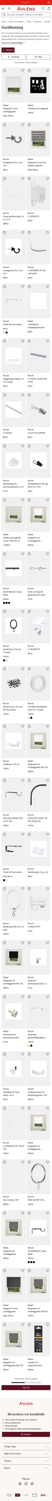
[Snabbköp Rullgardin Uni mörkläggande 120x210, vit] (29, 1108)
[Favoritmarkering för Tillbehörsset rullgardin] (47, 71)
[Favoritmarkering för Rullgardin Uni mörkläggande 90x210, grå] (47, 1271)
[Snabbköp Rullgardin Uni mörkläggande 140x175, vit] (29, 500)
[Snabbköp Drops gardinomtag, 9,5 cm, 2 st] (5, 179)
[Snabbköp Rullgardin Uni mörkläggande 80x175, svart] (5, 943)
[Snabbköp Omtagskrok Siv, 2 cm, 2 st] (5, 125)
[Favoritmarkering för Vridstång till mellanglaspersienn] (47, 287)
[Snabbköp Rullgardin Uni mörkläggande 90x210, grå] (29, 1271)
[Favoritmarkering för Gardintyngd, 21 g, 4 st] (47, 834)
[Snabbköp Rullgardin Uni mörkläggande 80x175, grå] (5, 1325)
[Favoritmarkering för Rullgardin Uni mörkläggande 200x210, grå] (23, 1213)
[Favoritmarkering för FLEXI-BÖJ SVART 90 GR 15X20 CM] (47, 780)
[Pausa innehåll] (48, 2)
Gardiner (38, 21)
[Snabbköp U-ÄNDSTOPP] (29, 889)
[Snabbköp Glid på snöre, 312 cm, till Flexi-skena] (5, 669)
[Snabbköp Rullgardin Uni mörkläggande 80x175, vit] (29, 726)
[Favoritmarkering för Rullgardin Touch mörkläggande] (23, 71)
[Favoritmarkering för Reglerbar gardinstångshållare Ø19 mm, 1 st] (47, 997)
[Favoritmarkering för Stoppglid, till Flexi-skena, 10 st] (23, 1054)
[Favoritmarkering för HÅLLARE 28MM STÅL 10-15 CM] (23, 780)
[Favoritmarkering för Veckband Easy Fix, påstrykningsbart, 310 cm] (47, 1054)
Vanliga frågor (10, 1446)
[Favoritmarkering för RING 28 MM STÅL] (47, 1162)
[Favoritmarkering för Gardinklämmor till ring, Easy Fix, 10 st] (47, 446)
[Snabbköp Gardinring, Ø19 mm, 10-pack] (5, 611)
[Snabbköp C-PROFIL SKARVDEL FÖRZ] (29, 341)
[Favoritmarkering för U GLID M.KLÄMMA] (47, 395)
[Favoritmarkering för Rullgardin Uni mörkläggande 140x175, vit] (47, 500)
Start (4, 21)
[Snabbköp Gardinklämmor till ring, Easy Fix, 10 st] (29, 446)
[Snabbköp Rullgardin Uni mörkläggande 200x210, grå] (5, 1213)
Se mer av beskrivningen (12, 42)
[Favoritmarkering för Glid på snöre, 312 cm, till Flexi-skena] (23, 669)
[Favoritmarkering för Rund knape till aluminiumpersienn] (23, 997)
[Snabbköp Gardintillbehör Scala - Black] (5, 554)
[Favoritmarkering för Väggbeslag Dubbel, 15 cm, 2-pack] (23, 341)
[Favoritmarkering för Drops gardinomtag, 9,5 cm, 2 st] (23, 179)
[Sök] (4, 14)
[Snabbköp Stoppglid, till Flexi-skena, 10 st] (5, 1054)
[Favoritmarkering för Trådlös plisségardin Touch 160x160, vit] (23, 500)
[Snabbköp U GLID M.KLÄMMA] (29, 395)
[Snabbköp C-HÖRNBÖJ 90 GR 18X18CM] (29, 233)
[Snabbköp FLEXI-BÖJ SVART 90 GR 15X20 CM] (29, 780)
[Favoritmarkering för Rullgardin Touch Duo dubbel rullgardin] (47, 125)
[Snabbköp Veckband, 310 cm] (5, 726)
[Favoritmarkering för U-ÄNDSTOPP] (47, 889)
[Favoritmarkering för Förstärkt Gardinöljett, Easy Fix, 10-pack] (47, 669)
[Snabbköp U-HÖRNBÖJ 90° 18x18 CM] (5, 1108)
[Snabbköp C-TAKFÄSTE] (29, 611)
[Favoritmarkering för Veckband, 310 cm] (23, 726)
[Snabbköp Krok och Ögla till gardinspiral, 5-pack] (29, 554)
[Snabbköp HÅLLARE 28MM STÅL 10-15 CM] (5, 780)
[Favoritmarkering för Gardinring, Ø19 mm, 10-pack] (23, 611)
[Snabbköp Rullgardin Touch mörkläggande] (5, 71)
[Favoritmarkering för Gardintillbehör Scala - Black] (23, 554)
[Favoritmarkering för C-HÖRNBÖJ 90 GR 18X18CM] (47, 233)
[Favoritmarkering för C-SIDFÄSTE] (47, 179)
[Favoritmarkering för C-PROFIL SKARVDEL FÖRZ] (47, 341)
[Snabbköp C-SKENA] (5, 395)
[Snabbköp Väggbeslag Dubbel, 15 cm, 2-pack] (5, 341)
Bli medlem (26, 1434)
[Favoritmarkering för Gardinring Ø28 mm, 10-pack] (23, 889)
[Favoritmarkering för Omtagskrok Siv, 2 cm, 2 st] (23, 125)
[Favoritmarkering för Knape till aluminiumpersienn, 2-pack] (47, 943)
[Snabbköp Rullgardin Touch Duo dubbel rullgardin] (29, 125)
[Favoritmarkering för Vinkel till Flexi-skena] (23, 287)
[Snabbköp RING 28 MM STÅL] (29, 1162)
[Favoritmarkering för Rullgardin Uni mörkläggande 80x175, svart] (23, 943)
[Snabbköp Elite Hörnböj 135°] (5, 1162)
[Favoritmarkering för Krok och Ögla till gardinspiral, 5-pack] (47, 554)
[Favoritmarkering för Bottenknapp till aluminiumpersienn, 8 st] (23, 446)
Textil (28, 21)
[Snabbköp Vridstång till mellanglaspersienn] (29, 287)
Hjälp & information (12, 1453)
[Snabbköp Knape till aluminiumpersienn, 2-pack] (29, 943)
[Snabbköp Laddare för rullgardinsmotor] (29, 1325)
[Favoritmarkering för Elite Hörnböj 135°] (23, 1162)
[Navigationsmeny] (3, 8)
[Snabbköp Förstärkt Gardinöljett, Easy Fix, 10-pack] (29, 669)
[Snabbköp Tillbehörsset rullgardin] (29, 71)
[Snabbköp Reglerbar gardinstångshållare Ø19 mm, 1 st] (29, 997)
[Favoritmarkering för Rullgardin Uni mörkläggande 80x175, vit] (47, 726)
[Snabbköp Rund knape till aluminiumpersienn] (5, 997)
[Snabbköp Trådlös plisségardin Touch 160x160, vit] (5, 500)
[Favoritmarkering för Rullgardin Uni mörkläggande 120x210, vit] (47, 1108)
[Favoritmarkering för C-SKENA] (23, 395)
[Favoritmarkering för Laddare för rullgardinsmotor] (47, 1325)
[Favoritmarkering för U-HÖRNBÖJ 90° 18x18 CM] (23, 1108)
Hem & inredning (16, 21)
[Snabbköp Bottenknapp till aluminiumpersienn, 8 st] (5, 446)
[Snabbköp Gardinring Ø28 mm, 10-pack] (5, 889)
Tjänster (7, 1461)
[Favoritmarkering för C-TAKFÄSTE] (47, 611)
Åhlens (7, 1468)
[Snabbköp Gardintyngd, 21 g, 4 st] (29, 834)
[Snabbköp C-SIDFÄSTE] (29, 179)
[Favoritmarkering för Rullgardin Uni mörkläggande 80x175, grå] (23, 1325)
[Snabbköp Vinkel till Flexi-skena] (5, 287)
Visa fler (26, 1387)
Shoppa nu (26, 2)
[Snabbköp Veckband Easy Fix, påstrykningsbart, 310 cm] (29, 1054)
